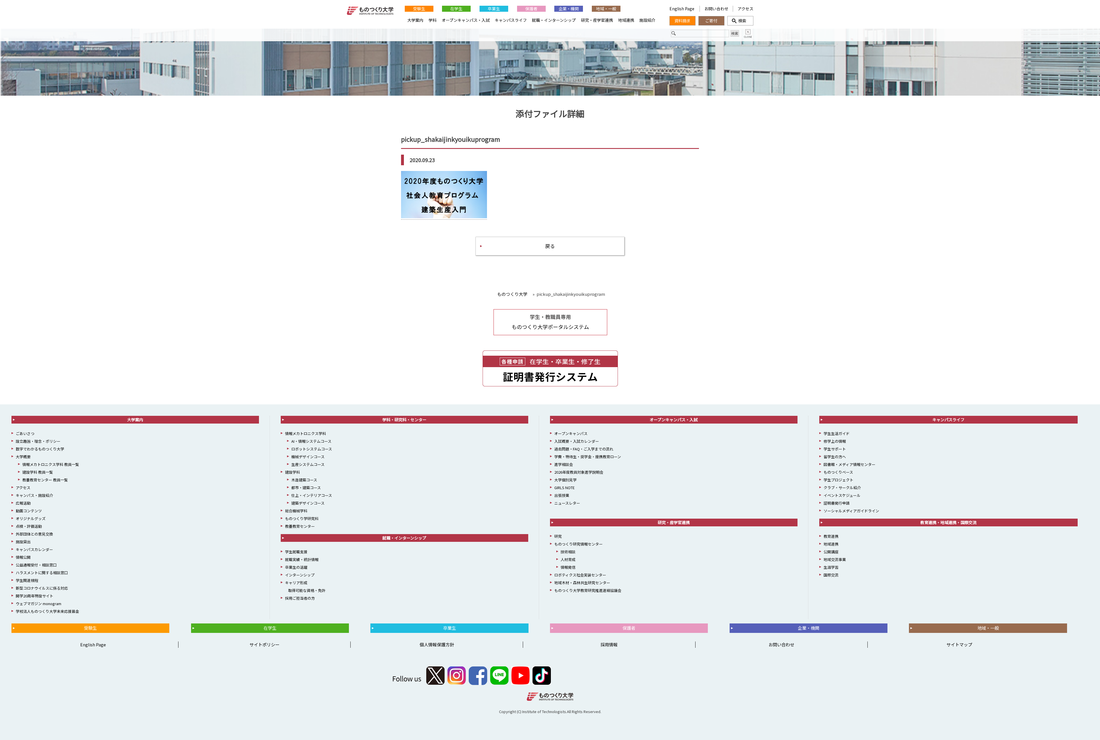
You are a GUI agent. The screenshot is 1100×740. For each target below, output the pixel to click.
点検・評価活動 (29, 526)
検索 (740, 20)
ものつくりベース (838, 472)
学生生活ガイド (837, 433)
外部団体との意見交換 (34, 534)
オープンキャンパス (571, 433)
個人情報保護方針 (437, 644)
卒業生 (494, 8)
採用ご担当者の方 (300, 598)
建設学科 (292, 472)
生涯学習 (831, 567)
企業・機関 (569, 8)
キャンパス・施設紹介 (34, 495)
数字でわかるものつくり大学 (40, 449)
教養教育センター (300, 526)
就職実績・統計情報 (302, 559)
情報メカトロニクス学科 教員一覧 (50, 464)
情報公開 (23, 557)
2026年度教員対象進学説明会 (578, 472)
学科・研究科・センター (404, 419)
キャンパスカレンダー (34, 549)
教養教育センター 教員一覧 (45, 480)
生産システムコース (308, 464)
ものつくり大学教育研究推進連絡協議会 (587, 590)
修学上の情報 (835, 441)
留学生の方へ (835, 456)
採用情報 (609, 644)
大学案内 (415, 20)
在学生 (456, 8)
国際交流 (831, 575)
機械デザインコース (308, 456)
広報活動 (23, 503)
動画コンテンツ (29, 510)
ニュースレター (567, 503)
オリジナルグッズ (31, 518)
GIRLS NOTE (564, 487)
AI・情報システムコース (311, 441)
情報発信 (568, 567)
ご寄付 (711, 20)
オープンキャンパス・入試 (466, 20)
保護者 (531, 8)
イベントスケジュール (842, 495)
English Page (682, 8)
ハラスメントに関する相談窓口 (42, 572)
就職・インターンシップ (554, 20)
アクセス (745, 8)
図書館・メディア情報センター (849, 464)
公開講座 (831, 551)
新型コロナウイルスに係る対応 (42, 588)
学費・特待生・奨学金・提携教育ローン (587, 456)
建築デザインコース (308, 503)
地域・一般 (606, 8)
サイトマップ (959, 644)
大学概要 (23, 456)
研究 (558, 536)
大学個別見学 (565, 480)
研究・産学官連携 (597, 20)
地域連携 (626, 20)
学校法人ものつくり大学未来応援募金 (47, 611)
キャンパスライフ (511, 20)
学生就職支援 (296, 551)
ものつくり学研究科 (302, 518)
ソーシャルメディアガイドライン (851, 510)
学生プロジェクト (838, 480)
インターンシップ (300, 575)
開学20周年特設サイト (34, 596)
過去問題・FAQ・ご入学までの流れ (583, 449)
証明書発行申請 (837, 503)
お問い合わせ (716, 8)
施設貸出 (23, 541)
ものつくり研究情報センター (578, 544)
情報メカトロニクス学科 (305, 433)
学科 (433, 20)
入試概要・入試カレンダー (576, 441)
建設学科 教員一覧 (37, 472)
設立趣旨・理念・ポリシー (38, 441)
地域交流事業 (835, 559)
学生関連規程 (27, 580)
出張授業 (561, 495)
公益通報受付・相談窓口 (36, 565)
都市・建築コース (306, 487)
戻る (550, 245)
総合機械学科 (296, 510)
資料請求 (682, 20)
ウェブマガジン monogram (38, 603)
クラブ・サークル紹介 (842, 487)
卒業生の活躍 (296, 567)
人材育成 (568, 559)
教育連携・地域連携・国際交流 (948, 522)
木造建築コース (304, 480)
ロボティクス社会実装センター (580, 575)
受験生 (419, 8)
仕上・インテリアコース (311, 495)
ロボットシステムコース (311, 449)
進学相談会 (563, 464)
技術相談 (568, 551)
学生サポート (835, 449)
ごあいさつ (25, 433)
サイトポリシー (265, 644)
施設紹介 (647, 20)
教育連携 (831, 536)
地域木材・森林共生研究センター (582, 582)
